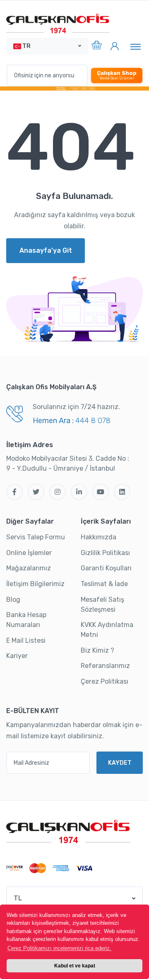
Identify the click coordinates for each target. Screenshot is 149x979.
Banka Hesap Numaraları (26, 620)
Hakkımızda (98, 537)
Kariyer (17, 656)
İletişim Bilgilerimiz (35, 584)
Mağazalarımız (28, 568)
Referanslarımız (105, 666)
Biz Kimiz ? (97, 650)
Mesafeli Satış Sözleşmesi (102, 604)
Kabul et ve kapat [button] (74, 965)
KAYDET (120, 762)
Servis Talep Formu (35, 537)
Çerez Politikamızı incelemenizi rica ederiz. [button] (59, 948)
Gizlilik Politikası (105, 553)
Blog (13, 599)
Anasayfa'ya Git (45, 250)
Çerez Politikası (104, 681)
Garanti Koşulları (106, 568)
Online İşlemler (29, 553)
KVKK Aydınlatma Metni (107, 630)
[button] (47, 46)
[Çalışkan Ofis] (68, 830)
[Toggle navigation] (135, 46)
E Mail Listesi (26, 640)
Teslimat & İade (104, 584)
